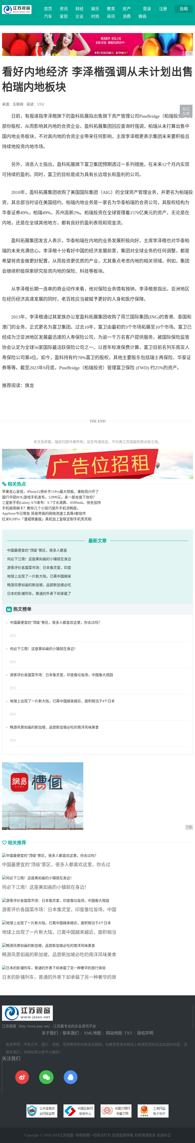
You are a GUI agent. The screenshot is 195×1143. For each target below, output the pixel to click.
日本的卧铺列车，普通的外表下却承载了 (39, 594)
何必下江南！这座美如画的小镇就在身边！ (43, 649)
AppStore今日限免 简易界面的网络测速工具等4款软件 (44, 513)
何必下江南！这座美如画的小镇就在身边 (39, 559)
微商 (142, 16)
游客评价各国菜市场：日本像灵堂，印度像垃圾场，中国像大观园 (61, 675)
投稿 (184, 9)
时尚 (95, 16)
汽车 (48, 16)
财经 (79, 9)
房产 (127, 9)
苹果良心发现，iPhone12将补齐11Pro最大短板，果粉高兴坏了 (50, 492)
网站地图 (114, 1033)
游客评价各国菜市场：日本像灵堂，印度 (39, 568)
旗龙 (29, 385)
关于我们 (50, 1033)
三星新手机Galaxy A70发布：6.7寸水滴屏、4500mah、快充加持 (51, 503)
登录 (147, 9)
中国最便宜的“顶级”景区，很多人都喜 (37, 550)
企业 (79, 16)
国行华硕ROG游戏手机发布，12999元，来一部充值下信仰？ (49, 497)
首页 (48, 9)
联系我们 (71, 1033)
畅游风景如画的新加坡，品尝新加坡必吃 (39, 585)
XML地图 (92, 1033)
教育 (111, 9)
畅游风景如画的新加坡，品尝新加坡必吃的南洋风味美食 (54, 727)
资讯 (64, 9)
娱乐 (95, 9)
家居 (64, 16)
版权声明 (145, 1033)
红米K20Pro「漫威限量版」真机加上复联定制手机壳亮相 (46, 519)
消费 (127, 16)
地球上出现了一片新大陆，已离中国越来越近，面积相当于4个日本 (62, 701)
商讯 (111, 16)
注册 (163, 9)
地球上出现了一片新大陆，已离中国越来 (39, 576)
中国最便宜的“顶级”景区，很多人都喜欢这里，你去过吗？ (56, 622)
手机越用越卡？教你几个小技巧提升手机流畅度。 (41, 508)
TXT (128, 1033)
